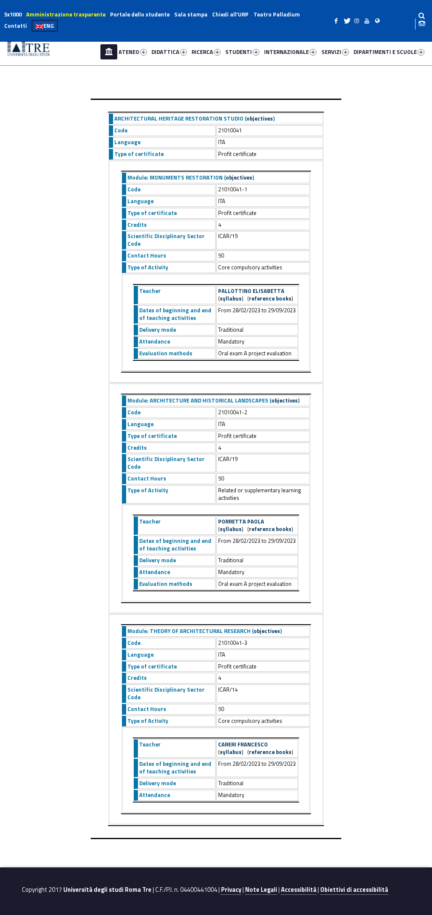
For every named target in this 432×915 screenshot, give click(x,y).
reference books (270, 298)
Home (108, 51)
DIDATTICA (165, 52)
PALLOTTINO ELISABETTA (251, 291)
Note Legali (261, 889)
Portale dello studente (140, 14)
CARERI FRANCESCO (243, 744)
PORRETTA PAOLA (241, 521)
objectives (259, 118)
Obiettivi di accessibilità (354, 889)
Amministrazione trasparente (65, 14)
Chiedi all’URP (230, 14)
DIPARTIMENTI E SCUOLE (385, 52)
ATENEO (129, 52)
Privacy (231, 889)
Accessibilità (298, 889)
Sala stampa (191, 14)
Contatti (15, 25)
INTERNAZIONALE (286, 52)
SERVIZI (331, 52)
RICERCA (202, 52)
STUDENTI (238, 52)
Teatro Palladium (277, 14)
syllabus (231, 298)
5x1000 (13, 14)
